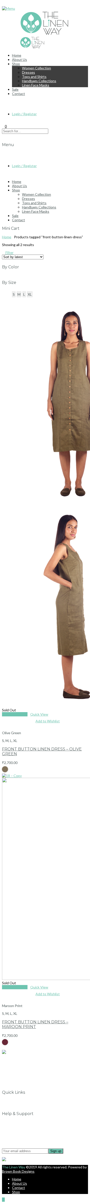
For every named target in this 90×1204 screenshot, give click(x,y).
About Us (19, 59)
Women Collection (36, 68)
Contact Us (21, 1122)
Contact (18, 93)
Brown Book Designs (18, 1171)
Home (16, 55)
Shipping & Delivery (27, 1135)
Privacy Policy (22, 1126)
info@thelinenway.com (23, 1060)
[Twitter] (13, 1084)
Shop (16, 64)
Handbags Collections (39, 81)
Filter (9, 252)
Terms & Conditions (27, 1131)
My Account (21, 1105)
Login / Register (24, 114)
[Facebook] (13, 1075)
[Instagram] (13, 1079)
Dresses (28, 72)
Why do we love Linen (29, 1101)
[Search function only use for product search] (3, 101)
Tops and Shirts (34, 76)
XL (30, 294)
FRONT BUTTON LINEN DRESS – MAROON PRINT (35, 1024)
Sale (15, 89)
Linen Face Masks (35, 85)
